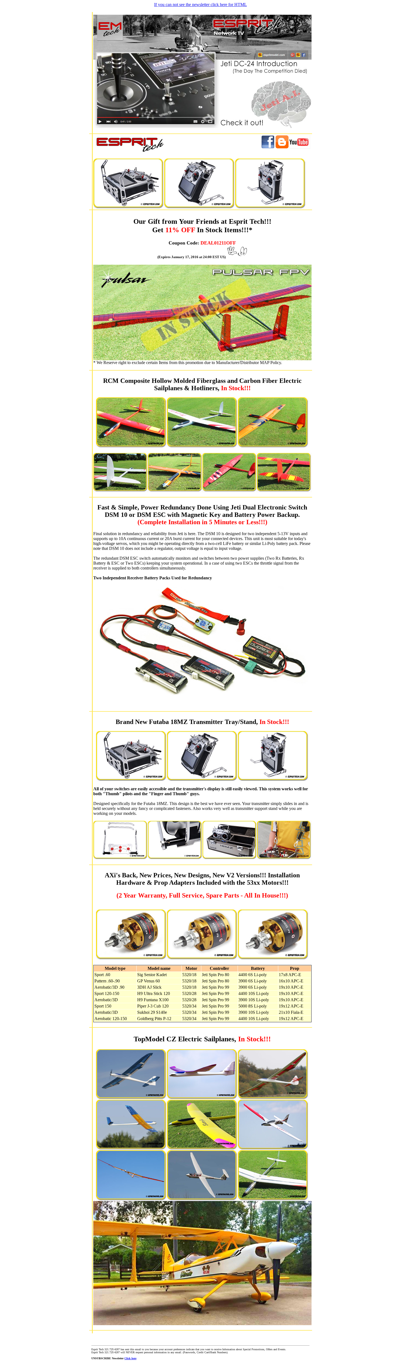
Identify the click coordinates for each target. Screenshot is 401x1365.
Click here (130, 1358)
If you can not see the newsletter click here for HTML (200, 4)
